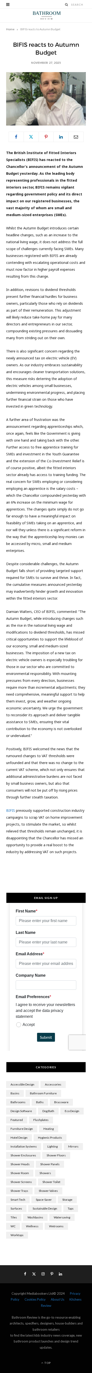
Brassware (61, 1102)
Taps (71, 1208)
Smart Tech (18, 1199)
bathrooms (18, 1102)
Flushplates (41, 1120)
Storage (67, 1199)
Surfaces (16, 1208)
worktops (17, 1235)
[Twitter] (31, 137)
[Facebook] (16, 137)
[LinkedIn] (61, 137)
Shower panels (50, 1164)
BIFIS (10, 810)
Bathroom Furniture (43, 1093)
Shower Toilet (51, 1182)
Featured (17, 1120)
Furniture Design (22, 1129)
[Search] (66, 4)
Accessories (53, 1084)
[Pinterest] (46, 137)
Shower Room (20, 1173)
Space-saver (44, 1199)
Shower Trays (19, 1191)
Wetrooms (56, 1226)
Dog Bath (48, 1111)
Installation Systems (24, 1146)
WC (13, 1226)
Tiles (14, 1217)
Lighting (52, 1146)
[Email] (76, 137)
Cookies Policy (35, 1299)
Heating (48, 1129)
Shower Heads (20, 1164)
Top (47, 1363)
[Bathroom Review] (46, 15)
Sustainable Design (45, 1208)
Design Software (21, 1111)
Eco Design (72, 1111)
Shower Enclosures (23, 1155)
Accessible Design (22, 1084)
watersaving (62, 1217)
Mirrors (73, 1146)
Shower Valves (48, 1191)
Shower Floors (56, 1155)
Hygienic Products (50, 1137)
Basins (15, 1093)
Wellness (32, 1226)
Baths (40, 1102)
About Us (57, 1299)
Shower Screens (21, 1182)
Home (10, 29)
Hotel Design (19, 1137)
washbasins (35, 1217)
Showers (45, 1173)
